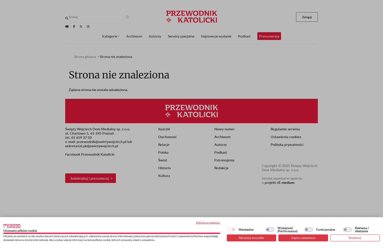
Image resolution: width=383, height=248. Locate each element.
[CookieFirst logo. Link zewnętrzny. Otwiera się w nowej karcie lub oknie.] (11, 226)
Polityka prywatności (208, 222)
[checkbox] (231, 229)
